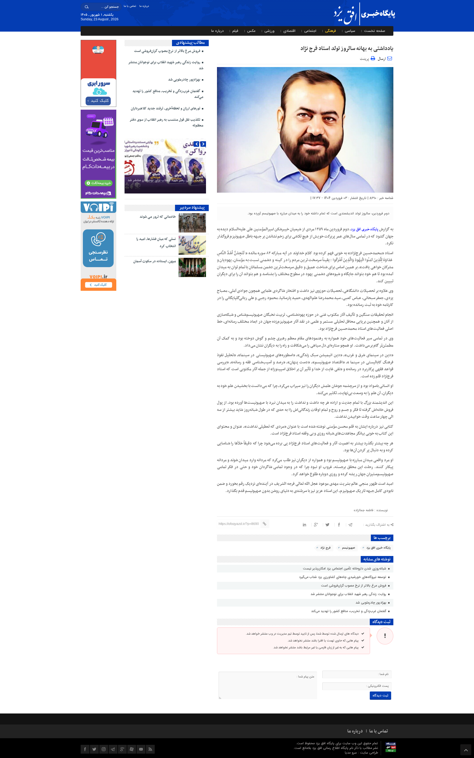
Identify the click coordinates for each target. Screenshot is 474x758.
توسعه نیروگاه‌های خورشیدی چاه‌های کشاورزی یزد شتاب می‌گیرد (343, 577)
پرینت (365, 58)
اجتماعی (310, 31)
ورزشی (269, 31)
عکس (251, 31)
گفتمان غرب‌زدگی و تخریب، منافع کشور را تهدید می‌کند (349, 611)
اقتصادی (289, 31)
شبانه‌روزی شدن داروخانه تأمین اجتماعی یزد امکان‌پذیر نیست (345, 568)
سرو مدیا (351, 752)
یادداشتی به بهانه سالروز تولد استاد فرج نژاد (346, 48)
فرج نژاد (325, 548)
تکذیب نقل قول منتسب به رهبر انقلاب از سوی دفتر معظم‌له (166, 123)
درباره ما (144, 6)
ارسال (382, 59)
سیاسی (350, 31)
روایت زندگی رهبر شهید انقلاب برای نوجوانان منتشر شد (349, 594)
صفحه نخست (374, 31)
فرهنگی (330, 31)
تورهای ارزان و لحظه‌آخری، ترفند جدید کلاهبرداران (166, 109)
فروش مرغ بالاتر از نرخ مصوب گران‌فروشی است (354, 585)
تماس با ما (130, 6)
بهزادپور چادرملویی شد (371, 602)
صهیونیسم (348, 548)
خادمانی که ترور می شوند (158, 217)
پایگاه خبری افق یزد (364, 229)
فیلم (235, 31)
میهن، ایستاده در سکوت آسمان (154, 261)
